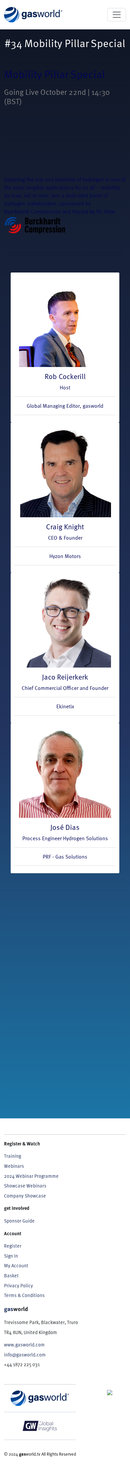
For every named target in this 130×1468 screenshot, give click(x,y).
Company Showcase (25, 1195)
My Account (16, 1265)
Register (12, 1245)
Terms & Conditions (24, 1295)
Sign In (11, 1255)
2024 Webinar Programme (31, 1175)
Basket (11, 1275)
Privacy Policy (18, 1285)
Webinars (14, 1165)
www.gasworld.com (24, 1344)
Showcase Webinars (25, 1185)
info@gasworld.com (25, 1354)
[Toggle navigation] (116, 14)
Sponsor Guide (19, 1220)
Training (12, 1155)
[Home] (33, 14)
